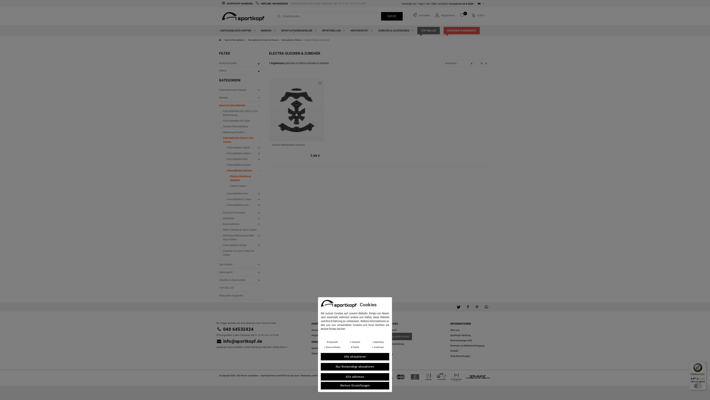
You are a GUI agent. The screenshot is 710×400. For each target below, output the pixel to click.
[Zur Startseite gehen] (220, 40)
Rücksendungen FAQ (461, 340)
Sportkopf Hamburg (239, 3)
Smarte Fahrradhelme (235, 126)
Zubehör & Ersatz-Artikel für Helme (239, 252)
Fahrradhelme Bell (237, 159)
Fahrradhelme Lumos (239, 199)
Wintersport (360, 30)
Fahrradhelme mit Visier (236, 120)
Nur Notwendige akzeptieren (355, 366)
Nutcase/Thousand (234, 212)
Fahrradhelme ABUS (238, 147)
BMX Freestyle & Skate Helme (239, 229)
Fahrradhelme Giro (237, 193)
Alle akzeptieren (355, 356)
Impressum (357, 334)
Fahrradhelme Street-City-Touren (263, 40)
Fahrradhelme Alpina (239, 153)
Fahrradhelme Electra (291, 40)
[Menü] (704, 363)
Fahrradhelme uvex (238, 205)
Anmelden (317, 330)
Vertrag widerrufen (396, 336)
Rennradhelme (231, 224)
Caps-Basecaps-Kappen (236, 30)
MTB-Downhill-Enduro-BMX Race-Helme (238, 237)
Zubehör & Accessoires (394, 30)
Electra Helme (238, 185)
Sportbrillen (331, 30)
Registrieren (318, 335)
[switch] (697, 386)
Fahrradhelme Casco (239, 164)
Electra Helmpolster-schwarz (288, 145)
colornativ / (317, 375)
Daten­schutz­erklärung (392, 344)
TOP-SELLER (428, 30)
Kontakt (454, 350)
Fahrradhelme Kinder (235, 245)
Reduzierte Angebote (461, 30)
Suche (392, 16)
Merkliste (319, 83)
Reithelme (228, 218)
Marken (266, 30)
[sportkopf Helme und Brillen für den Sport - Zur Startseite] (244, 17)
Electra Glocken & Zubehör (240, 178)
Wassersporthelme (233, 132)
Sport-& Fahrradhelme (297, 30)
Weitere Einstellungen (355, 385)
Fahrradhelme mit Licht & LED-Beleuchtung (240, 113)
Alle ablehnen (355, 377)
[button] (458, 305)
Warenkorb (317, 353)
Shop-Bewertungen (460, 356)
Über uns (454, 330)
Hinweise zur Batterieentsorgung (467, 345)
